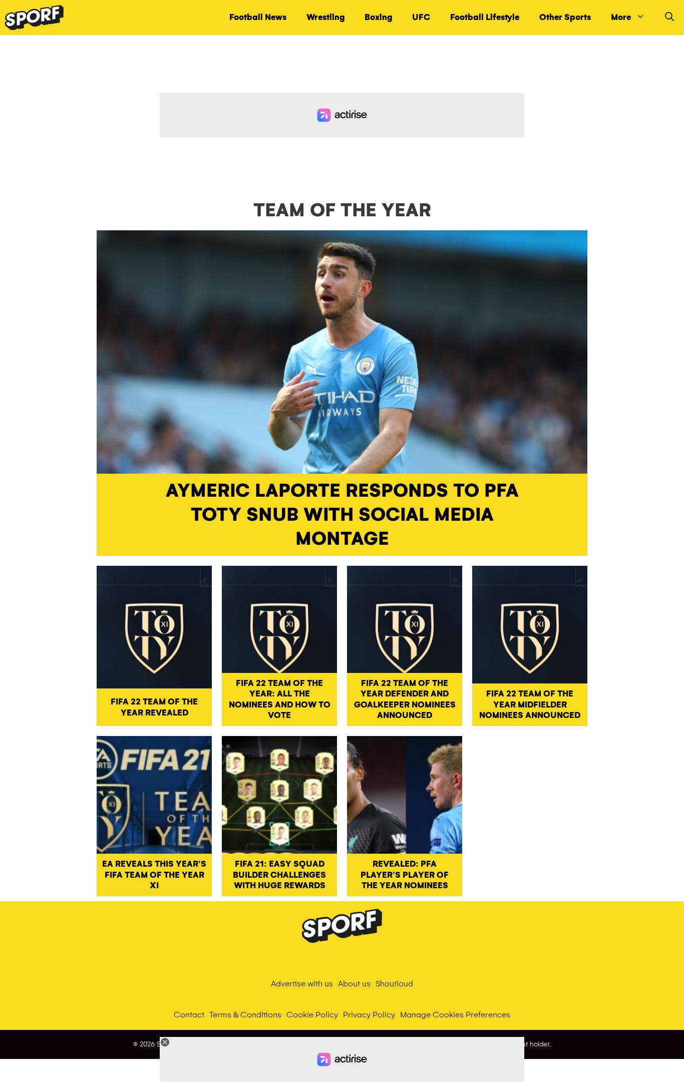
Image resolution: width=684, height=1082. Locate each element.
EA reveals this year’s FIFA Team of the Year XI (154, 874)
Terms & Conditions (245, 1014)
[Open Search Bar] (669, 17)
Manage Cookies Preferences (455, 1014)
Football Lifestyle (484, 17)
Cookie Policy (312, 1014)
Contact (189, 1014)
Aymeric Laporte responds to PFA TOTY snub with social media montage (342, 515)
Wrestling (325, 17)
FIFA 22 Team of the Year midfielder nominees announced (529, 704)
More (621, 17)
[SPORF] (34, 17)
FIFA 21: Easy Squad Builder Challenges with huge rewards (279, 874)
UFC (421, 17)
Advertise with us (302, 983)
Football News (257, 17)
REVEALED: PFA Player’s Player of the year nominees (405, 874)
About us (354, 983)
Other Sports (565, 17)
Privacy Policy (369, 1014)
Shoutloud (394, 983)
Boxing (378, 17)
